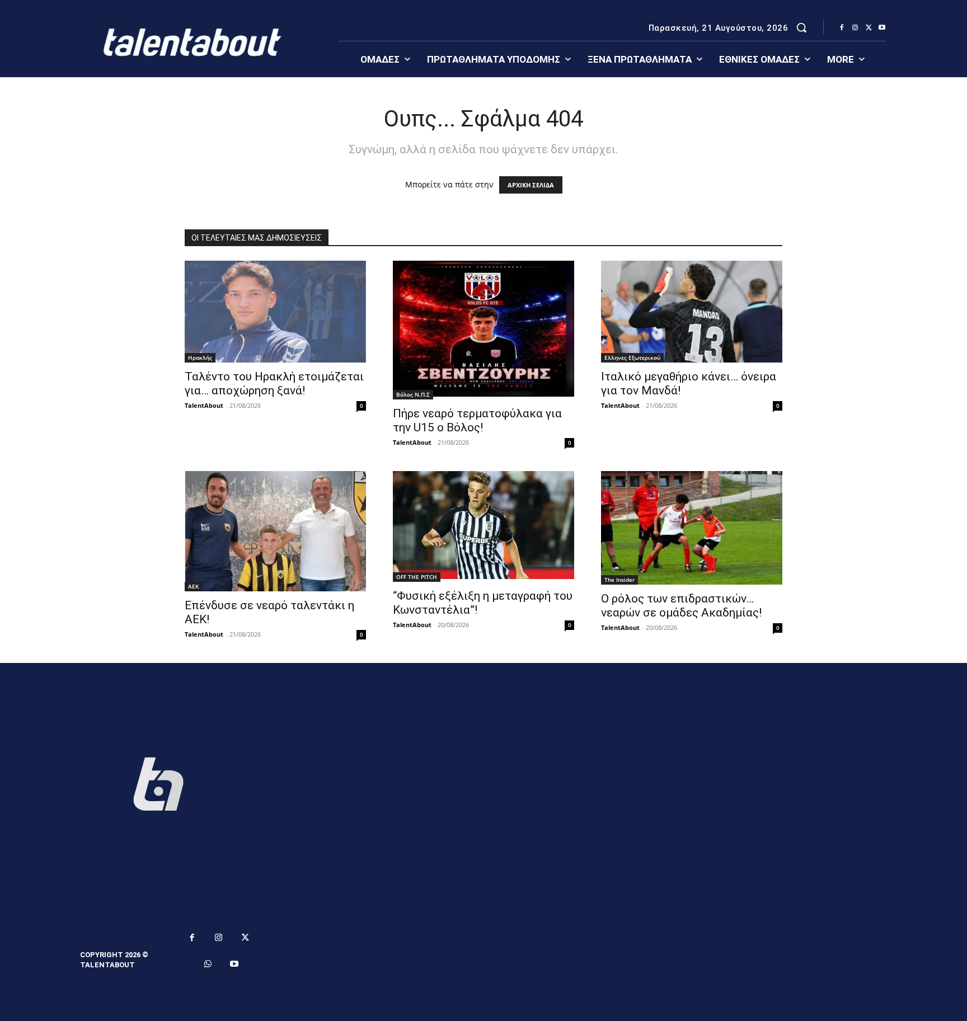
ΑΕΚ (193, 586)
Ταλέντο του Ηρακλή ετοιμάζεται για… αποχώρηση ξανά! (274, 383)
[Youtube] (882, 28)
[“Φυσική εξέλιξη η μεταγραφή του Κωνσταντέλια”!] (483, 526)
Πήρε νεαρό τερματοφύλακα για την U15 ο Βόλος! (477, 420)
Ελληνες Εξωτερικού (632, 357)
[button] (801, 27)
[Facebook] (841, 28)
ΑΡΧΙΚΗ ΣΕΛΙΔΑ (531, 185)
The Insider (619, 580)
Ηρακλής (200, 357)
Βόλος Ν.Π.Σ (413, 394)
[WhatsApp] (208, 964)
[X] (868, 28)
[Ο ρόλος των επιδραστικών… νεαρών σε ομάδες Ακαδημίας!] (691, 528)
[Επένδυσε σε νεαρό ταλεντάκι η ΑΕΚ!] (275, 531)
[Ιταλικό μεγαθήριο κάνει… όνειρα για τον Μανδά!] (691, 312)
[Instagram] (855, 28)
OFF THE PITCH (416, 577)
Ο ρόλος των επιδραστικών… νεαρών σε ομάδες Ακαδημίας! (681, 605)
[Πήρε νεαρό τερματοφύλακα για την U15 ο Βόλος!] (483, 330)
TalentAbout (204, 405)
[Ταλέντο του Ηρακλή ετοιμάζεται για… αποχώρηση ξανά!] (275, 312)
